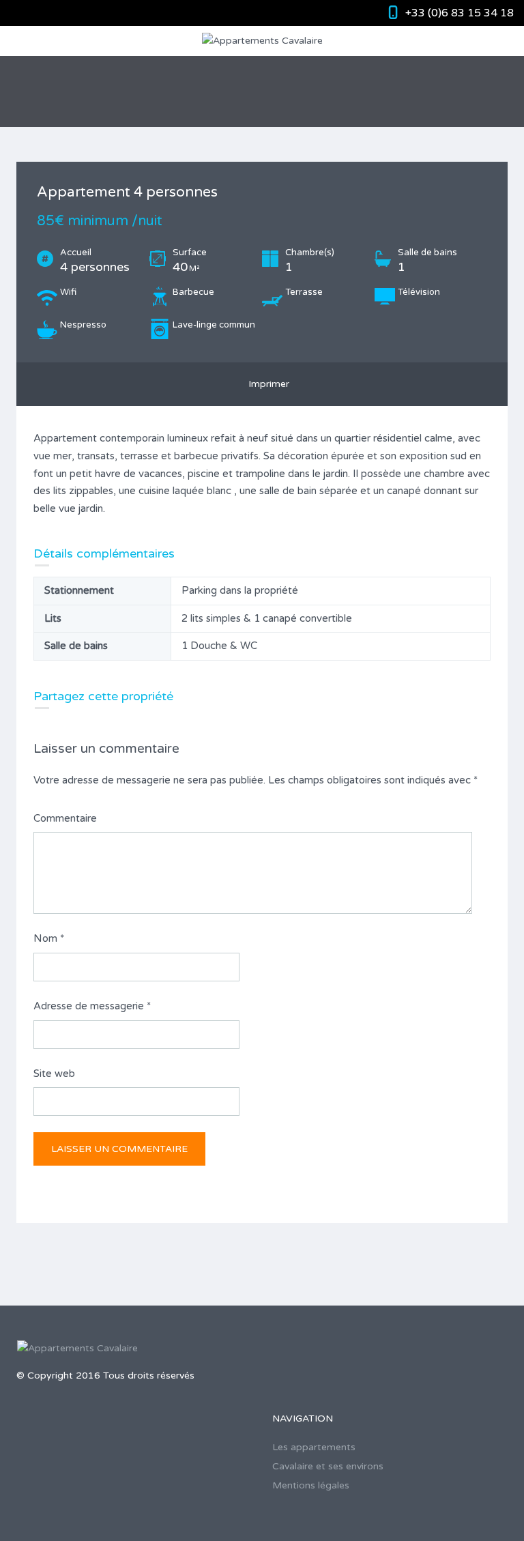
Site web (54, 1073)
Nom (48, 938)
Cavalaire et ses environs (327, 1466)
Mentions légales (310, 1485)
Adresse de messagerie (92, 1006)
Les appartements (313, 1447)
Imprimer (266, 384)
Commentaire (65, 818)
